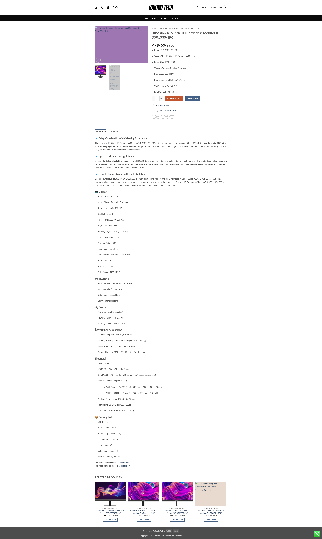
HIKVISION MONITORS (189, 29)
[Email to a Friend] (163, 117)
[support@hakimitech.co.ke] (96, 7)
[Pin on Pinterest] (167, 117)
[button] (198, 7)
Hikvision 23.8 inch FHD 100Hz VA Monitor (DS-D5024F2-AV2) (110, 512)
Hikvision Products (168, 29)
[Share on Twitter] (158, 117)
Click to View (123, 463)
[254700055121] (108, 7)
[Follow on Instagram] (116, 7)
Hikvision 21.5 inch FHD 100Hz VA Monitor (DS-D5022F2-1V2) (144, 512)
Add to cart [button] (110, 520)
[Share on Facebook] (154, 117)
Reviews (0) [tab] (113, 132)
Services (163, 18)
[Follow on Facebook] (113, 7)
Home (146, 18)
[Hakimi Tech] (161, 7)
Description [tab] (100, 132)
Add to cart (174, 98)
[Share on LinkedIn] (172, 117)
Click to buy (124, 466)
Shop (154, 18)
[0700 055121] (102, 7)
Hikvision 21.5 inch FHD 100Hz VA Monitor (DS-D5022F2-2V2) (177, 512)
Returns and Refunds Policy (154, 531)
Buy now (193, 98)
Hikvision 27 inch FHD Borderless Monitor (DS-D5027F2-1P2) (211, 512)
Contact (174, 18)
